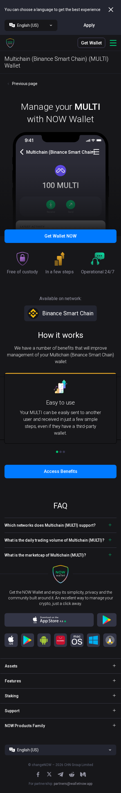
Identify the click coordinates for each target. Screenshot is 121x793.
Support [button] (12, 711)
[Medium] (83, 774)
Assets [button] (11, 666)
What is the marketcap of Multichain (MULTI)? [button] (45, 555)
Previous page (24, 83)
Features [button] (13, 681)
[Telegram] (60, 774)
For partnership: (61, 784)
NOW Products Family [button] (25, 725)
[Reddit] (71, 774)
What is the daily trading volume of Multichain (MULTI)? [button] (54, 540)
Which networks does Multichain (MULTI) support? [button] (50, 525)
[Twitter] (49, 774)
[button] (10, 42)
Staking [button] (12, 696)
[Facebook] (38, 774)
